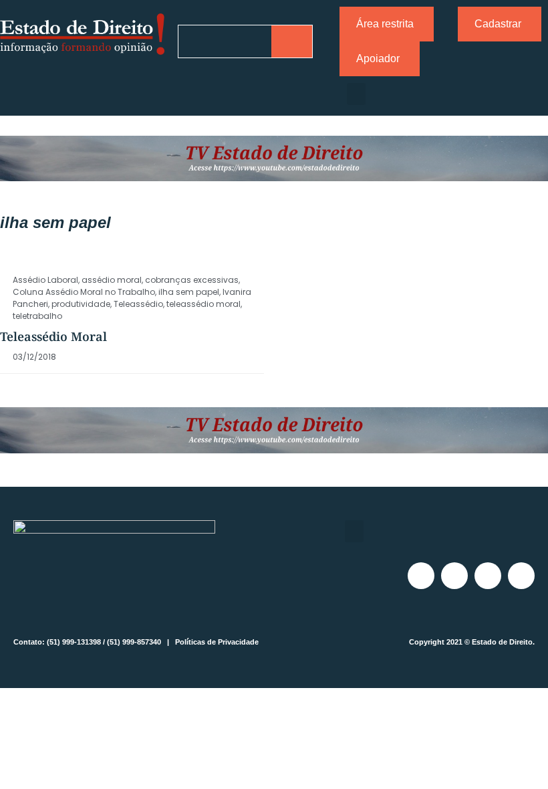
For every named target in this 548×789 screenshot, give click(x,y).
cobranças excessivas (192, 280)
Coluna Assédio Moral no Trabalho (84, 292)
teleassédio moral (203, 304)
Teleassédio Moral (53, 336)
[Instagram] (421, 575)
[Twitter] (487, 575)
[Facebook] (454, 575)
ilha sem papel (188, 292)
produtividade (80, 304)
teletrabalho (37, 316)
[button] (356, 94)
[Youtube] (521, 575)
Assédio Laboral (45, 280)
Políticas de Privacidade (217, 642)
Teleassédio (138, 304)
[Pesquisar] (291, 41)
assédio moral (112, 280)
